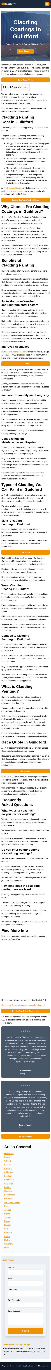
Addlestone (9, 1172)
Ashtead (7, 1210)
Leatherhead (9, 1195)
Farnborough (39, 1005)
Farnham (8, 1176)
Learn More (25, 552)
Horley (7, 1240)
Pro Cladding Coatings (13, 188)
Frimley (7, 1165)
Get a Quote (24, 51)
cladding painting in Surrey (16, 352)
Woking (21, 1005)
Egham (7, 1214)
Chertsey (8, 1191)
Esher (6, 1206)
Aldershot (29, 1005)
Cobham (8, 1168)
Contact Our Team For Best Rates (25, 200)
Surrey (14, 1005)
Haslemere (9, 1199)
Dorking (7, 1187)
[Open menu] (47, 4)
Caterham (8, 1244)
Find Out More (25, 364)
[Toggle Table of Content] (24, 87)
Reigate (7, 1225)
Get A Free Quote (25, 1136)
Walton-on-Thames (12, 1202)
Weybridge (8, 1184)
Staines (7, 1217)
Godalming (6, 1005)
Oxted (6, 1248)
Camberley (9, 1180)
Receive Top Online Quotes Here (25, 1011)
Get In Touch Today (25, 80)
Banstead (8, 1233)
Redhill (7, 1236)
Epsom (7, 1221)
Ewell (6, 1229)
